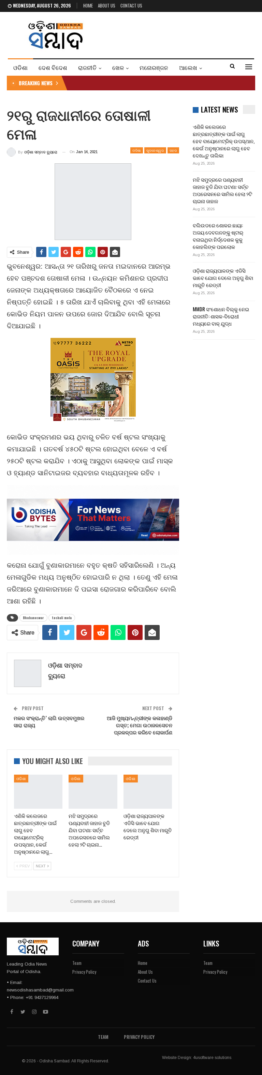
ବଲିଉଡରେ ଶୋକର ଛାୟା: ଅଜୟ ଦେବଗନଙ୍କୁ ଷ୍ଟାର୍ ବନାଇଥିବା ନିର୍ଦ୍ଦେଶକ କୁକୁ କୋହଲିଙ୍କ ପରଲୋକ (218, 235)
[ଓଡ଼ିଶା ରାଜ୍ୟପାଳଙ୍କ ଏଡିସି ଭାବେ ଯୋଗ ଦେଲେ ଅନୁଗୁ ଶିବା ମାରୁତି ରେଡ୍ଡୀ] (147, 792)
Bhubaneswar (33, 617)
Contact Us (131, 5)
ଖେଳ (118, 67)
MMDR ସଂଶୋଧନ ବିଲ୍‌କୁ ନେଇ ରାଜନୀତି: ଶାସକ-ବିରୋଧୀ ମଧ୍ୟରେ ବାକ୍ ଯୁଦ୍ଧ (221, 316)
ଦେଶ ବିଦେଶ (53, 67)
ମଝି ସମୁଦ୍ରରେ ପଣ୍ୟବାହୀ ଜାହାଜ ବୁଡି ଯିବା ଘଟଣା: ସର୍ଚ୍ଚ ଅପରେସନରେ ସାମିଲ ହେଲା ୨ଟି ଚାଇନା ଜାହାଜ (222, 190)
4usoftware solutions (212, 1057)
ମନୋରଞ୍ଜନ (154, 67)
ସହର (173, 150)
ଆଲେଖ (188, 67)
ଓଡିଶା (20, 67)
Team (77, 962)
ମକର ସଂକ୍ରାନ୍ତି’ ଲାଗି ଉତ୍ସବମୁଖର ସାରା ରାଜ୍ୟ (49, 721)
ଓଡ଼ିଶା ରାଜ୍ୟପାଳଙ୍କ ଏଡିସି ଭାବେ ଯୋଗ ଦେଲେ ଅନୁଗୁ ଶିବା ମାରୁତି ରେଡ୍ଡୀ (223, 277)
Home (88, 5)
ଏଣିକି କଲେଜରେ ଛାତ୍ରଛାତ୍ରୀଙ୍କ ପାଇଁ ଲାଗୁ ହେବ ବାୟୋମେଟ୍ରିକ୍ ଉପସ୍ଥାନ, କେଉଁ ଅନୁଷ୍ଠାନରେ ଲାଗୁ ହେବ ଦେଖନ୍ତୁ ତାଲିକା (223, 141)
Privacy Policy (84, 971)
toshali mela (62, 617)
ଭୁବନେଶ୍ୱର (155, 150)
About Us (106, 5)
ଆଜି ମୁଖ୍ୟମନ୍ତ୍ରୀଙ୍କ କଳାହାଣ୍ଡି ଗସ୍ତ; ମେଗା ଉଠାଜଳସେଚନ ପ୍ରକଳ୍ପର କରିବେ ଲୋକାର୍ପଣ (139, 725)
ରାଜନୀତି (87, 67)
